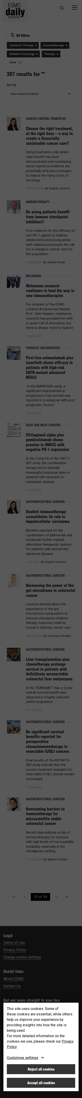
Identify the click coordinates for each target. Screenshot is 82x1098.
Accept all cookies (41, 1083)
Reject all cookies (41, 1069)
